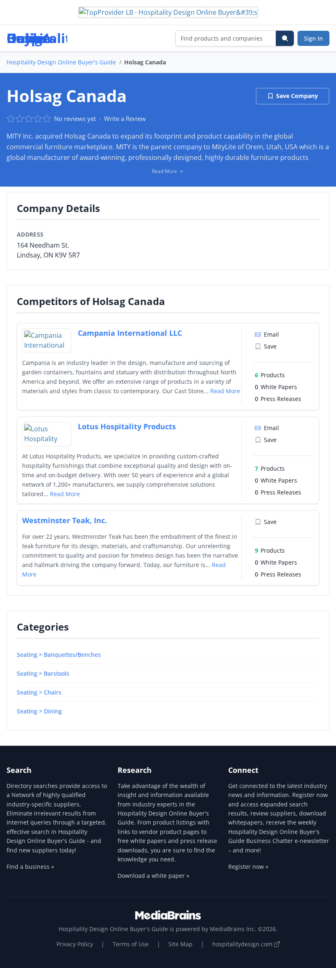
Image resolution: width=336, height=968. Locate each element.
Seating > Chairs (39, 692)
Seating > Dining (39, 711)
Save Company (297, 96)
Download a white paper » (153, 875)
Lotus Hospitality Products (127, 426)
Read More (225, 391)
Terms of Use (131, 944)
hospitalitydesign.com (243, 944)
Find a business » (30, 866)
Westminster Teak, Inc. (64, 520)
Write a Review (125, 118)
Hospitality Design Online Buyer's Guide (61, 62)
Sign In (313, 38)
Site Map (180, 944)
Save (270, 346)
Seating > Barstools (43, 673)
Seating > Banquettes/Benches (59, 654)
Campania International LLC (130, 333)
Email (271, 334)
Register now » (248, 866)
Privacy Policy (75, 944)
